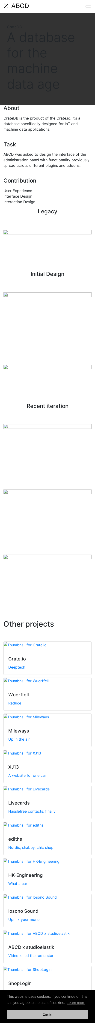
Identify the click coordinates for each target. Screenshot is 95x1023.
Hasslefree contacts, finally (32, 811)
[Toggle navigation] (88, 6)
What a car (17, 883)
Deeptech (16, 667)
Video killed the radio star (30, 955)
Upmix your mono (24, 919)
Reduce (14, 703)
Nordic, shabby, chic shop (30, 847)
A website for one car (27, 775)
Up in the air (19, 739)
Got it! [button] (48, 1015)
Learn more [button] (76, 1003)
